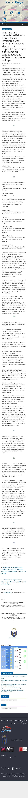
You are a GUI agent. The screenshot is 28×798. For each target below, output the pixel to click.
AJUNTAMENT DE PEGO (14, 638)
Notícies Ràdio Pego (7, 29)
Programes (8, 720)
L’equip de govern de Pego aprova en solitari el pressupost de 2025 (13, 614)
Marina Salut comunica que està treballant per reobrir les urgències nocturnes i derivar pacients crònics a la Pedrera (13, 570)
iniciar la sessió (7, 592)
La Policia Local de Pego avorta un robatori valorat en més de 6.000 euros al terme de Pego (13, 582)
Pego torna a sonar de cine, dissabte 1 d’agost (11, 688)
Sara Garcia (16, 63)
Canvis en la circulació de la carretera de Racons (13, 602)
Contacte (17, 720)
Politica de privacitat (25, 722)
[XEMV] (7, 748)
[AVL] (23, 748)
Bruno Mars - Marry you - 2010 (8, 757)
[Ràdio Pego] (2, 24)
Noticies (3, 720)
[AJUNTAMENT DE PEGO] (4, 736)
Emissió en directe (13, 722)
